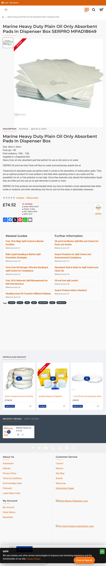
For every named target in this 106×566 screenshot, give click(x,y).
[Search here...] (93, 10)
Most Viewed (31, 419)
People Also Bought (14, 357)
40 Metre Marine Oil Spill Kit (50, 396)
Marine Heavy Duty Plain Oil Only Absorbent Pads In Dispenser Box (24, 428)
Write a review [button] (32, 198)
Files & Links (40, 129)
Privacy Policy (33, 558)
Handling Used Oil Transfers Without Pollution (28, 293)
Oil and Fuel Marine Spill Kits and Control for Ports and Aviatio (77, 243)
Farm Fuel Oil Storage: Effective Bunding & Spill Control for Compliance (27, 269)
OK (102, 552)
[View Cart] (101, 10)
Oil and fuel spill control (66, 280)
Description (9, 129)
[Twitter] (39, 448)
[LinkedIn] (53, 448)
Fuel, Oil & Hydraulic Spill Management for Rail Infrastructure (27, 282)
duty (27, 303)
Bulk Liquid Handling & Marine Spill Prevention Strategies (23, 256)
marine (11, 303)
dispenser (61, 303)
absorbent (43, 303)
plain (34, 303)
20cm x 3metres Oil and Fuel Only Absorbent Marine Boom (20, 396)
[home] (3, 17)
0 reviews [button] (20, 198)
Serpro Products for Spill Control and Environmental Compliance (73, 256)
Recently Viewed (12, 419)
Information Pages (65, 488)
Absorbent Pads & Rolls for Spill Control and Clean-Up (76, 269)
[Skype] (67, 448)
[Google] (73, 448)
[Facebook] (32, 448)
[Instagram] (46, 448)
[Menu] (86, 10)
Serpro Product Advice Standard (71, 290)
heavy (20, 303)
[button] (19, 378)
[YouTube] (60, 448)
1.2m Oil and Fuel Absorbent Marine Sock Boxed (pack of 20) (87, 396)
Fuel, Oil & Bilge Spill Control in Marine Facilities (25, 243)
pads (52, 303)
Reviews (23, 129)
